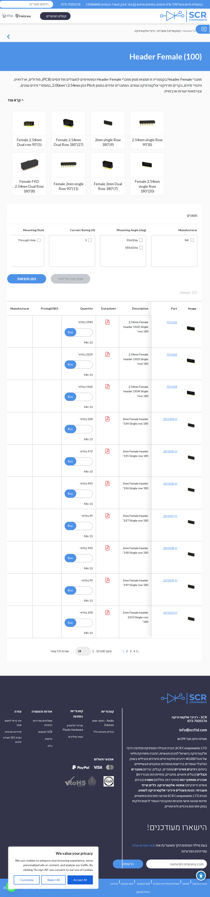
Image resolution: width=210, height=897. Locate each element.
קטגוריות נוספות (76, 713)
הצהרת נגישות (199, 883)
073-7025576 (71, 4)
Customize (27, 880)
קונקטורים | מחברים (169, 31)
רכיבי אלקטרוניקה (144, 31)
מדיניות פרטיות (13, 731)
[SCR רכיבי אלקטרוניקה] (173, 16)
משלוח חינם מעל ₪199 (192, 739)
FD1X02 (172, 322)
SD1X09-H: (170, 580)
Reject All (53, 880)
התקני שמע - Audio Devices (103, 723)
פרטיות (114, 883)
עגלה (9, 15)
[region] (53, 868)
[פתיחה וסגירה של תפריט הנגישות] (201, 876)
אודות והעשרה (42, 711)
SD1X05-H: (170, 451)
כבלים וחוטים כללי (103, 731)
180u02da (131, 247)
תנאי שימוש (127, 883)
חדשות (48, 738)
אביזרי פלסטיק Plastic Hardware (73, 727)
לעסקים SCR (45, 731)
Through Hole (27, 240)
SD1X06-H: (170, 483)
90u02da (132, 240)
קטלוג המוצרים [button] (56, 16)
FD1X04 (172, 386)
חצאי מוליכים (75, 736)
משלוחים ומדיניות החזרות (42, 723)
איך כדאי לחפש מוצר (13, 723)
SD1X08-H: (170, 548)
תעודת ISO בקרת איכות (12, 739)
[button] (70, 332)
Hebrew (25, 16)
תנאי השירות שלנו (143, 845)
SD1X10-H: (170, 612)
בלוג (50, 745)
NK (187, 240)
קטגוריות (107, 711)
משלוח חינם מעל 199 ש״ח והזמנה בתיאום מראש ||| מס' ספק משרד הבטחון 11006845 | (144, 4)
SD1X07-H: (170, 516)
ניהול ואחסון (143, 892)
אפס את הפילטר (71, 278)
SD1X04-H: (170, 419)
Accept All (80, 880)
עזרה (18, 711)
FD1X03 (172, 354)
